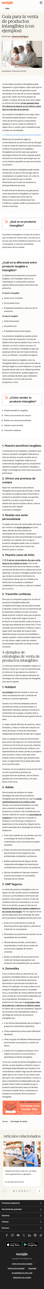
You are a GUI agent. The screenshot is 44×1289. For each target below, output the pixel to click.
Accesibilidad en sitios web (22, 1273)
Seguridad (32, 1268)
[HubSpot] (22, 1254)
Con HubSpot (8, 692)
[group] (22, 1163)
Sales (7, 8)
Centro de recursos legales (22, 1264)
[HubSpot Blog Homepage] (7, 3)
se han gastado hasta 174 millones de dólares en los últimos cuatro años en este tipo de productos (21, 106)
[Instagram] (12, 1235)
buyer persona (23, 527)
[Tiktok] (41, 1235)
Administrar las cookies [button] (22, 1278)
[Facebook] (7, 1235)
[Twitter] (24, 1235)
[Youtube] (18, 1235)
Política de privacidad (16, 1268)
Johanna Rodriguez (20, 36)
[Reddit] (35, 1235)
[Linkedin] (29, 1235)
